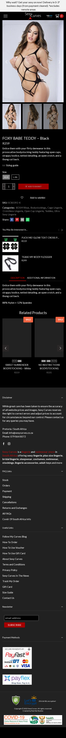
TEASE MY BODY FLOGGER (37, 256)
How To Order (9, 542)
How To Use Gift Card (13, 553)
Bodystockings (38, 207)
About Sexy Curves (12, 558)
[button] (6, 62)
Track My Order (10, 581)
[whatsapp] (27, 219)
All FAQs (6, 513)
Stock (5, 480)
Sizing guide (12, 165)
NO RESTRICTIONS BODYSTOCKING (49, 366)
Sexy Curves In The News (15, 575)
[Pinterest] (17, 219)
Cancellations (9, 502)
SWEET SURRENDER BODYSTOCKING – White (17, 366)
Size (4, 172)
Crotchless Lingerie (13, 211)
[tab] (17, 278)
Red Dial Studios (37, 711)
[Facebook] (11, 219)
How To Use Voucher (13, 547)
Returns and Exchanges (14, 507)
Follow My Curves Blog (14, 536)
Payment (7, 491)
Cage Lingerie (54, 207)
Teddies (49, 211)
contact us (58, 417)
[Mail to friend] (22, 219)
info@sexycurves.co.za (21, 432)
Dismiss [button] (40, 9)
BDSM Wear (22, 207)
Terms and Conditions (13, 564)
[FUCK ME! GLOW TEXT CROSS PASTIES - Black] (10, 244)
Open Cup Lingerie (34, 211)
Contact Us (8, 597)
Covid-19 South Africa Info (16, 519)
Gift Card (7, 586)
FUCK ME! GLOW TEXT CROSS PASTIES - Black (41, 237)
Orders (6, 485)
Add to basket (35, 186)
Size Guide (7, 592)
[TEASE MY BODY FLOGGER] (10, 263)
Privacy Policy (9, 570)
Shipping (6, 496)
